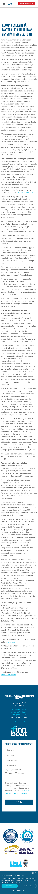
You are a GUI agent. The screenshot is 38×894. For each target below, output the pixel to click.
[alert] (19, 882)
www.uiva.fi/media (8, 674)
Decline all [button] (28, 886)
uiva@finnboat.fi (19, 715)
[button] (4, 4)
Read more (18, 882)
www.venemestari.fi (26, 192)
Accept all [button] (9, 886)
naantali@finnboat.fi (19, 712)
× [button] (36, 873)
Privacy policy (19, 721)
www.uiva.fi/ (10, 642)
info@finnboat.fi (19, 709)
